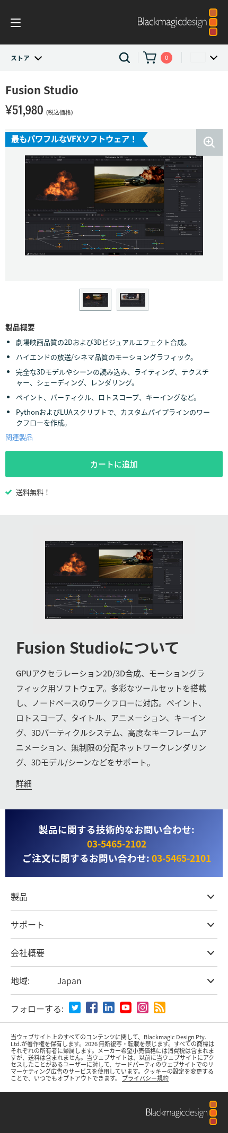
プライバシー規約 (145, 1078)
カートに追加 (114, 463)
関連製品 (19, 436)
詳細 (24, 783)
